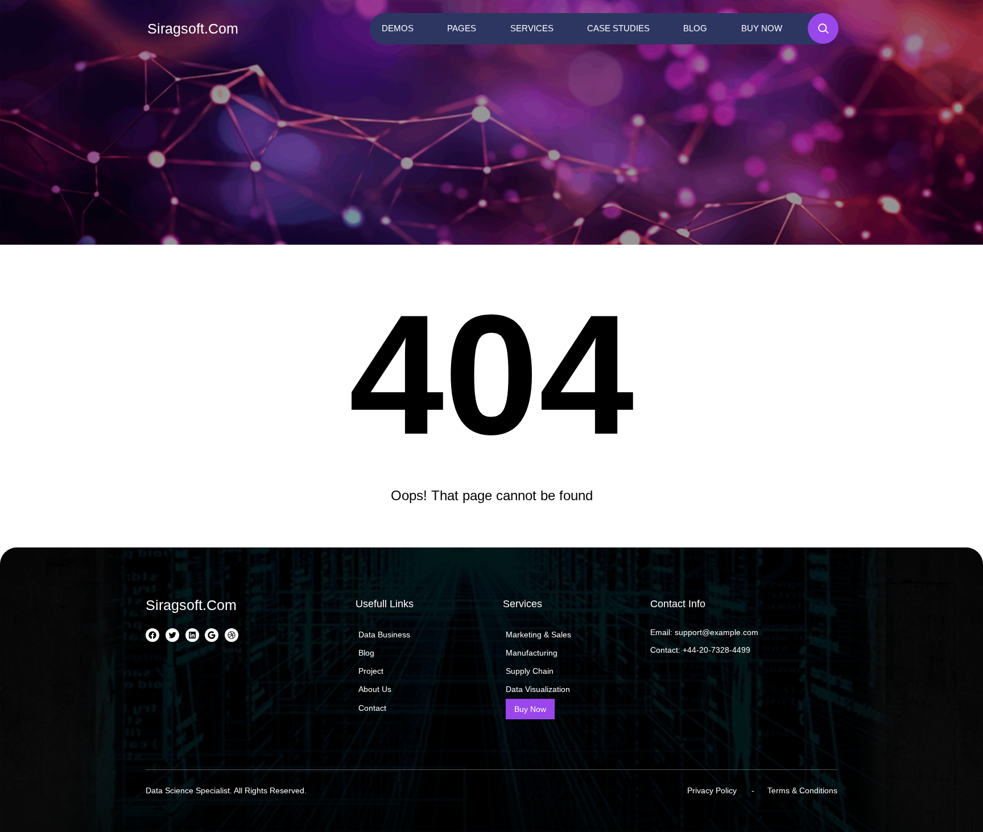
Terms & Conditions (802, 790)
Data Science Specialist (188, 790)
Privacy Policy (712, 790)
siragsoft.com (192, 28)
